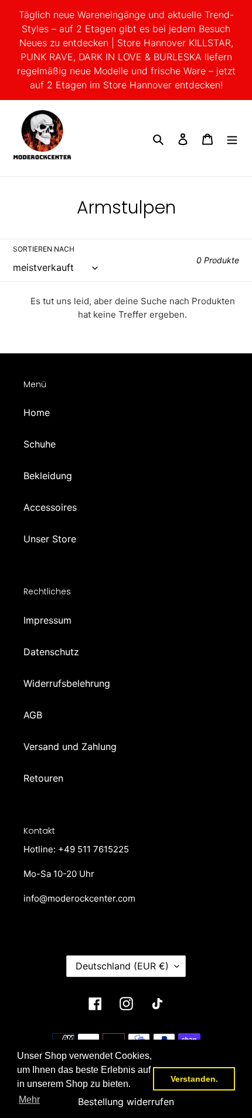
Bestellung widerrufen (126, 1101)
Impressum (47, 620)
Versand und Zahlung (70, 746)
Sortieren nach (43, 249)
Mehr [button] (29, 1100)
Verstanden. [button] (194, 1078)
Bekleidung (47, 475)
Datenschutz (51, 652)
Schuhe (39, 444)
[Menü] (232, 138)
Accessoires (50, 507)
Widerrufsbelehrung (66, 683)
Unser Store (49, 539)
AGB (32, 715)
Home (36, 412)
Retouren (43, 778)
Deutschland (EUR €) (122, 966)
